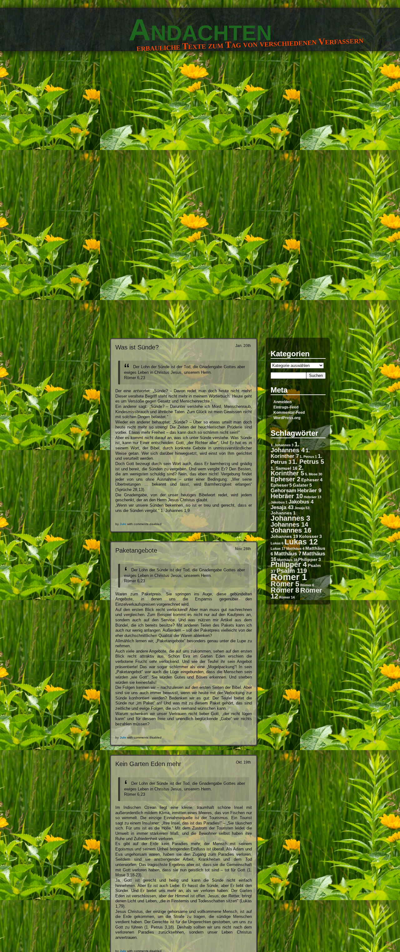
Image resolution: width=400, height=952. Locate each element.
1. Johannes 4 (288, 447)
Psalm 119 (292, 570)
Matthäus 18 (287, 560)
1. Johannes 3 (282, 445)
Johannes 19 (284, 536)
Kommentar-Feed (289, 412)
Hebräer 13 (312, 497)
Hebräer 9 (309, 490)
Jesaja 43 (282, 507)
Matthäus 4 (295, 548)
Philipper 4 (289, 564)
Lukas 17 (278, 548)
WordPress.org (286, 418)
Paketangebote (136, 550)
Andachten (200, 30)
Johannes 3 (290, 518)
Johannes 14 (289, 524)
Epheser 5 (281, 485)
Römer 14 (287, 597)
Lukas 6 (277, 543)
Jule (123, 524)
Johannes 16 (291, 530)
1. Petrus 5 (308, 461)
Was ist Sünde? (137, 347)
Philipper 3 (309, 559)
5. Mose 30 (313, 474)
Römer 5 (285, 584)
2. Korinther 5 (287, 470)
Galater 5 (302, 485)
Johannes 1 (283, 512)
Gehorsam (283, 490)
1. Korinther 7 (290, 453)
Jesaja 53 (301, 508)
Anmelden (282, 402)
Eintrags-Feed (285, 407)
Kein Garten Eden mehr (148, 763)
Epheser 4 (311, 479)
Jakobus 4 (300, 502)
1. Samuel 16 (284, 468)
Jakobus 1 (279, 502)
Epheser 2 (285, 479)
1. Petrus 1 (308, 456)
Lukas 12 (301, 541)
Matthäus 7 (287, 553)
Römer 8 (285, 590)
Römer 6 (307, 585)
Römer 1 (289, 577)
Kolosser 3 (310, 536)
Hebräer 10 (287, 496)
